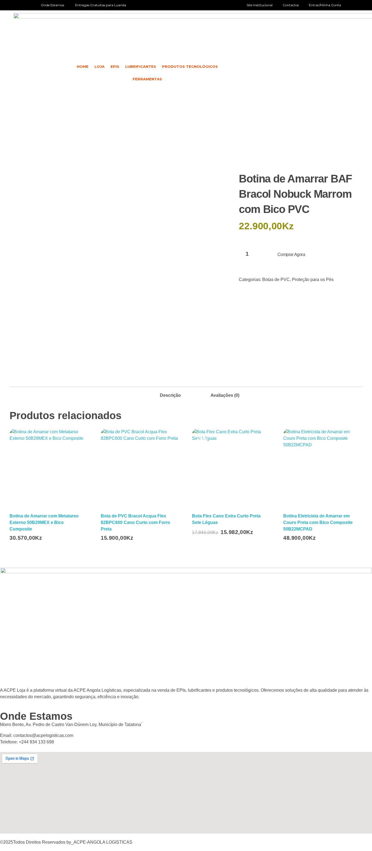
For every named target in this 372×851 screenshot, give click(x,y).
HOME (83, 66)
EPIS (115, 66)
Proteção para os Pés (313, 279)
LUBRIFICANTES (140, 66)
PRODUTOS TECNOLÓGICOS (190, 66)
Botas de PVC (276, 279)
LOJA (99, 66)
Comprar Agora (291, 254)
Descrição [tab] (170, 395)
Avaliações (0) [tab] (225, 395)
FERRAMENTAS (147, 79)
